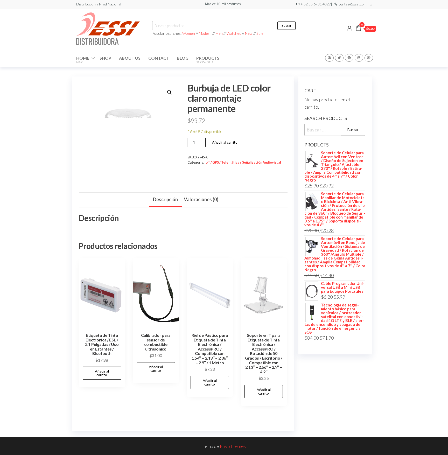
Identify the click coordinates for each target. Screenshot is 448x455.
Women (189, 33)
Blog (182, 57)
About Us (130, 57)
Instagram (359, 58)
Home (82, 59)
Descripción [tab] (165, 199)
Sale (259, 33)
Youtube (369, 58)
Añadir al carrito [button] (102, 373)
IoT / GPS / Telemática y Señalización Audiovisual (243, 162)
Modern (205, 33)
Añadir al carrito (224, 142)
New (249, 33)
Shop (105, 57)
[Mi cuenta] (349, 28)
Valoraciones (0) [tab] (201, 199)
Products (207, 59)
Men (219, 33)
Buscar (286, 25)
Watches (234, 33)
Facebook (329, 58)
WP (349, 58)
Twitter (339, 58)
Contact (158, 57)
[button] (169, 92)
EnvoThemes (233, 446)
